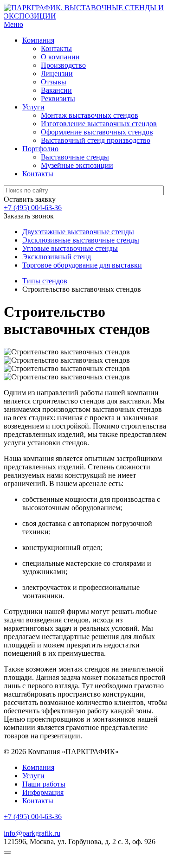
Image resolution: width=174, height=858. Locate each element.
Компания (38, 40)
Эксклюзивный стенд (56, 257)
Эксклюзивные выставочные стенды (80, 240)
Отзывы (53, 82)
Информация (43, 792)
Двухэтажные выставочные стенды (78, 232)
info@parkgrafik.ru (32, 833)
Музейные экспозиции (77, 165)
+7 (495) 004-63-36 (33, 207)
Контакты (56, 48)
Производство (63, 65)
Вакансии (56, 90)
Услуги (33, 107)
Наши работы (43, 784)
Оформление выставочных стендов (97, 132)
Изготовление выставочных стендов (99, 124)
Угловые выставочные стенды (70, 248)
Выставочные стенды (75, 157)
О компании (60, 57)
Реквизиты (58, 98)
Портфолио (40, 149)
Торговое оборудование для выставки (82, 265)
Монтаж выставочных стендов (89, 115)
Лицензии (57, 73)
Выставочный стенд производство (95, 140)
